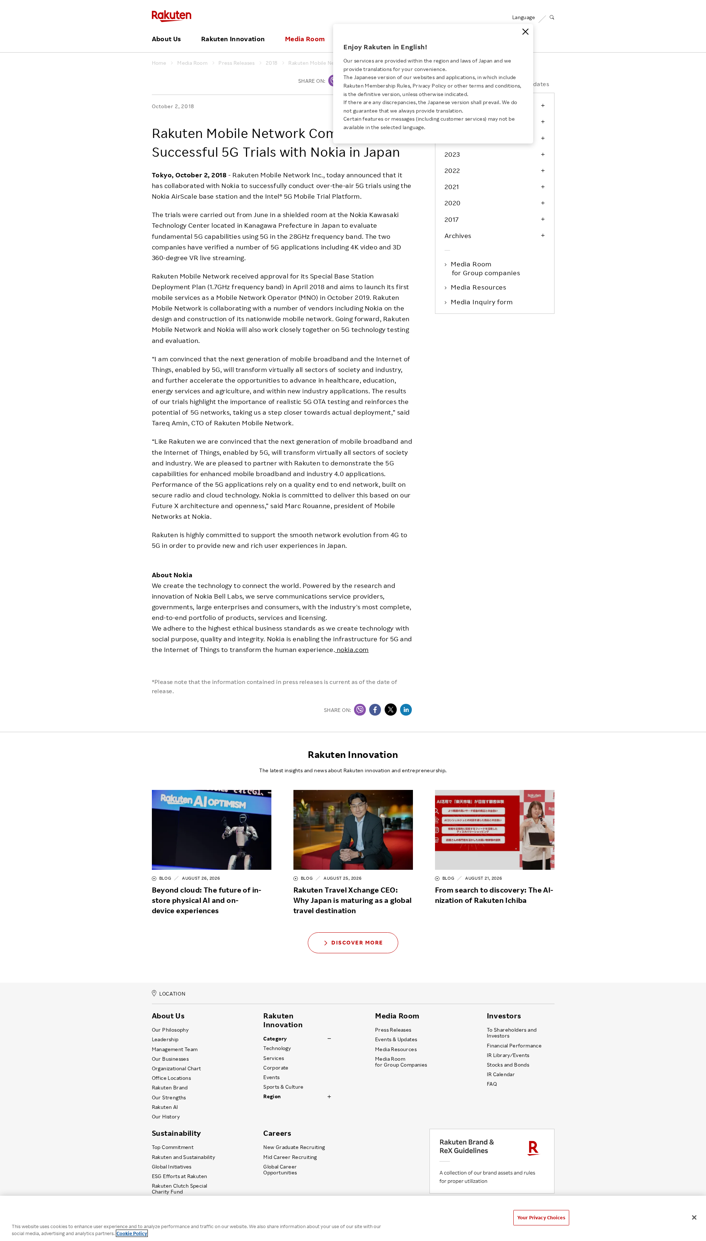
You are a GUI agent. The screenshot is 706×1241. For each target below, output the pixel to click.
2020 (453, 203)
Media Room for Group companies (486, 268)
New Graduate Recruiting (294, 1147)
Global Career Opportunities (280, 1170)
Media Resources (479, 287)
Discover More (357, 942)
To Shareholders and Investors (512, 1033)
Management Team (175, 1049)
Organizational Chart (176, 1068)
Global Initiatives (172, 1167)
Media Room (305, 39)
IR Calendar (501, 1074)
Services (273, 1058)
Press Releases (236, 62)
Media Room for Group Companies (401, 1062)
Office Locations (171, 1078)
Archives (458, 235)
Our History (166, 1117)
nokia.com (351, 649)
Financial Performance (514, 1046)
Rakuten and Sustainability (183, 1157)
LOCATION (172, 993)
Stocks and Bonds (508, 1065)
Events (271, 1077)
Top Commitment (173, 1147)
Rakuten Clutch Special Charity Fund (179, 1189)
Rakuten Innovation (233, 39)
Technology (277, 1048)
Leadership (165, 1039)
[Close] (525, 32)
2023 (452, 154)
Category (275, 1039)
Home (159, 62)
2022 (452, 170)
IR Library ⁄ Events (508, 1055)
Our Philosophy (170, 1030)
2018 (272, 62)
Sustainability (176, 1133)
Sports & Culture (283, 1087)
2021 (452, 186)
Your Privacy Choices (541, 1217)
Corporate (276, 1068)
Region (272, 1096)
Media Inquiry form (482, 302)
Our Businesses (170, 1059)
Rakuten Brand (170, 1088)
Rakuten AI (165, 1107)
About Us (166, 39)
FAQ (492, 1084)
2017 (452, 219)
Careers (277, 1133)
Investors (504, 1015)
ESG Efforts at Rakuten (179, 1176)
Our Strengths (169, 1097)
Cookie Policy (132, 1233)
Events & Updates (396, 1039)
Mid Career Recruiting (290, 1157)
